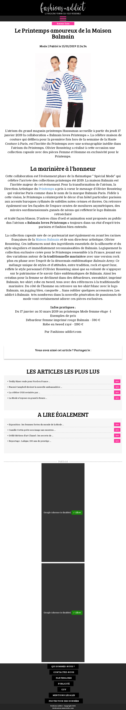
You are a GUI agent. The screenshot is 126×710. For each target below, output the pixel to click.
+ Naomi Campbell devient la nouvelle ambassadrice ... (34, 387)
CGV (63, 689)
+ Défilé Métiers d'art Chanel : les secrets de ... (30, 436)
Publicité (64, 683)
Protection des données (64, 700)
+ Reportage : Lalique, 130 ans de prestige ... (29, 441)
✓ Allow (77, 512)
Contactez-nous (63, 672)
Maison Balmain (47, 239)
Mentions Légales (64, 695)
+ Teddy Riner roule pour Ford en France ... (28, 381)
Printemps (46, 189)
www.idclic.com (68, 708)
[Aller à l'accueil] (63, 8)
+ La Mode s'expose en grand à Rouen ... (27, 398)
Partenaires (64, 677)
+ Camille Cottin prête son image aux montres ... (31, 430)
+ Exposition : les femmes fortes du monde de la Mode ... (35, 424)
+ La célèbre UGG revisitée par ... (23, 392)
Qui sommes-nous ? (63, 666)
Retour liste (63, 23)
